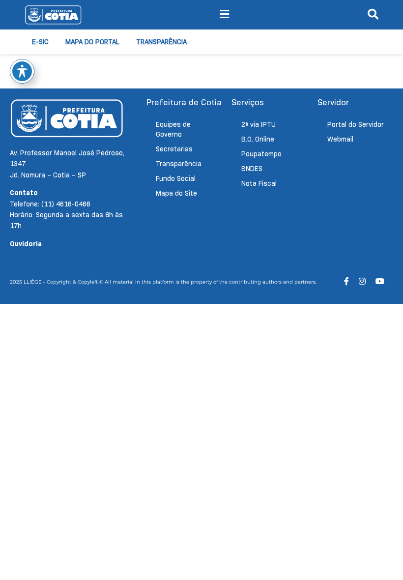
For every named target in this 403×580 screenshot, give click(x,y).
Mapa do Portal (92, 41)
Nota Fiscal (259, 183)
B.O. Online (257, 139)
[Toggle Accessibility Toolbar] (22, 71)
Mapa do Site (176, 193)
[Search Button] (373, 14)
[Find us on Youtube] (379, 281)
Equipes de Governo (173, 129)
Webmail (340, 139)
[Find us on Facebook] (346, 281)
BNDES (251, 168)
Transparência (161, 41)
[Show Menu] (224, 14)
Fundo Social (176, 178)
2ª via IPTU (258, 124)
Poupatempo (261, 153)
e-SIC (40, 41)
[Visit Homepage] (53, 15)
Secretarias (174, 149)
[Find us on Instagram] (362, 281)
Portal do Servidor (355, 124)
